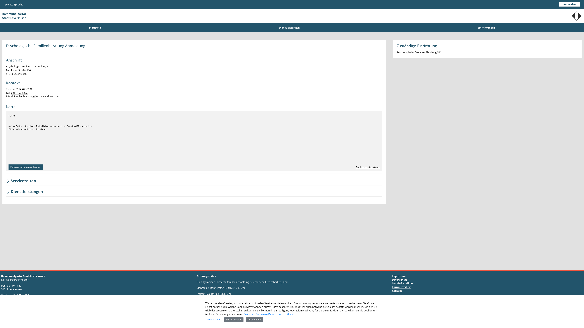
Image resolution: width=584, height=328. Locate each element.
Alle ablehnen (254, 319)
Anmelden (569, 4)
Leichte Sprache (14, 4)
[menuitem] (95, 27)
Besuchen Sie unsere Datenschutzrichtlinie (268, 314)
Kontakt (397, 290)
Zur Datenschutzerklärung (368, 167)
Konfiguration (214, 319)
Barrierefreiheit (401, 287)
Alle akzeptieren (234, 319)
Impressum (399, 276)
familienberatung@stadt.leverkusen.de (36, 96)
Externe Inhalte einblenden (25, 167)
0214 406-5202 (19, 92)
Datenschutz (399, 279)
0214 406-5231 (24, 89)
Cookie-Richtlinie (402, 283)
